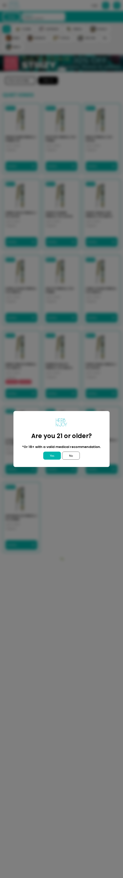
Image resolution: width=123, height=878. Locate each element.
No (71, 455)
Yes (52, 455)
